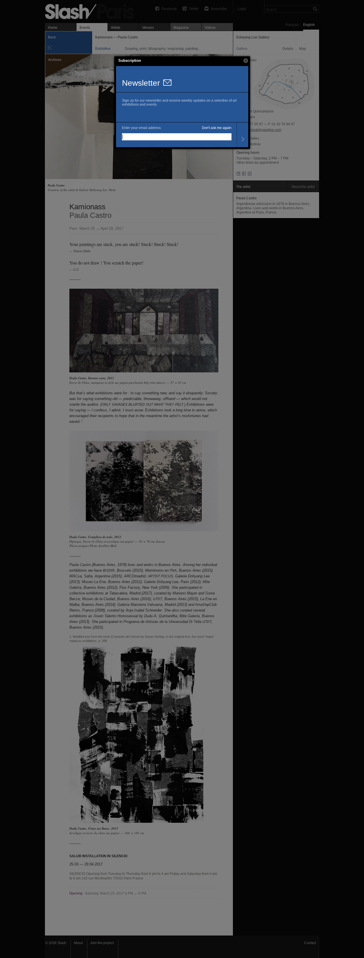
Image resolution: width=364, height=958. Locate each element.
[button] (245, 60)
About (78, 943)
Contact (310, 943)
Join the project (102, 943)
